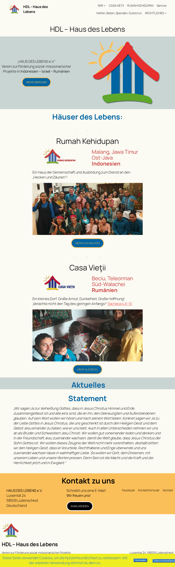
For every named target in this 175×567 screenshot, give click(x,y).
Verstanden (140, 560)
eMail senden (80, 506)
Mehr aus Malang (87, 243)
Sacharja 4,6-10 (120, 303)
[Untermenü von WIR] (104, 5)
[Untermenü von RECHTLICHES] (165, 13)
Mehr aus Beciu (87, 369)
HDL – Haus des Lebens (30, 544)
